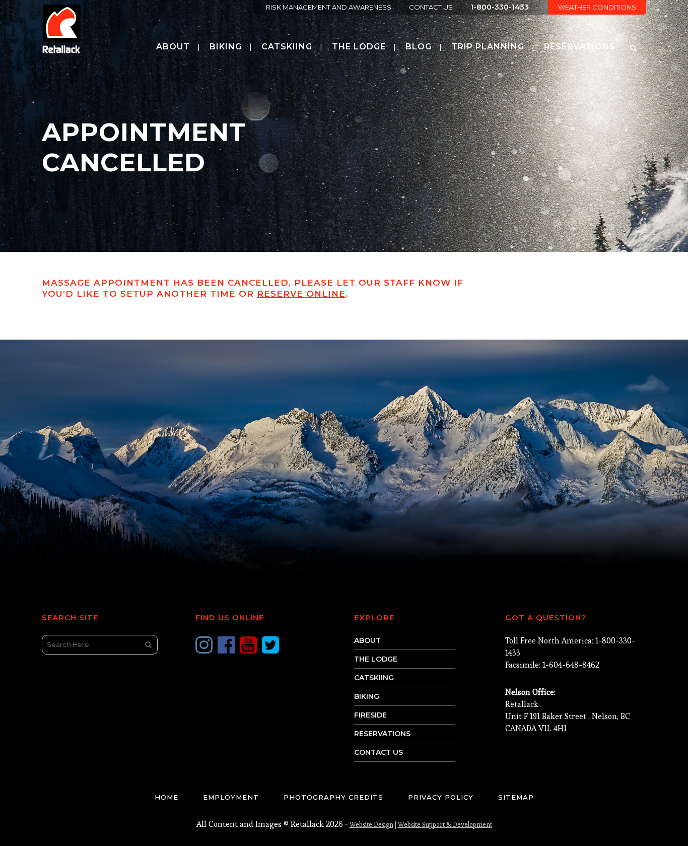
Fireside (370, 715)
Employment (231, 797)
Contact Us (431, 7)
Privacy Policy (440, 797)
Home (166, 797)
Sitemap (516, 797)
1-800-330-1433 (499, 7)
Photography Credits (333, 797)
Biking (366, 696)
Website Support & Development (445, 824)
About (367, 640)
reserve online (301, 294)
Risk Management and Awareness (328, 7)
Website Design (371, 824)
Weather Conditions (597, 7)
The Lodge (375, 659)
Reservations (382, 733)
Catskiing (374, 677)
